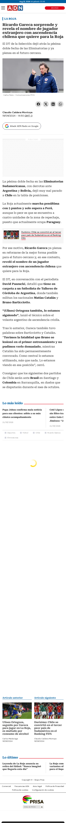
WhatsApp (60, 104)
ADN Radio (15, 8)
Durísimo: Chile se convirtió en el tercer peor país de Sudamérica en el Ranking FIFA (41, 235)
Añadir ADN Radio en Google (24, 126)
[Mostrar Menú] (3, 8)
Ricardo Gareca (53, 433)
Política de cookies (20, 790)
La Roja (10, 18)
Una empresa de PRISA (33, 799)
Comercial (6, 786)
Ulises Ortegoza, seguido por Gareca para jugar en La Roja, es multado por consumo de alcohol (16, 728)
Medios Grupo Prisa (33, 807)
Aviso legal (37, 786)
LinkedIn (53, 104)
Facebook (38, 104)
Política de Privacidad (55, 786)
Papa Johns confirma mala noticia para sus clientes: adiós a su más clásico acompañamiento (22, 413)
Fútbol (25, 433)
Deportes (11, 433)
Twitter (46, 104)
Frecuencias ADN (22, 786)
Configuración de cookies (43, 790)
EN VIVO (54, 8)
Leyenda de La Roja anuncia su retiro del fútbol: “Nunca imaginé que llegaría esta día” (21, 766)
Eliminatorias (12, 437)
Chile (38, 433)
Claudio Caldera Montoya (17, 112)
